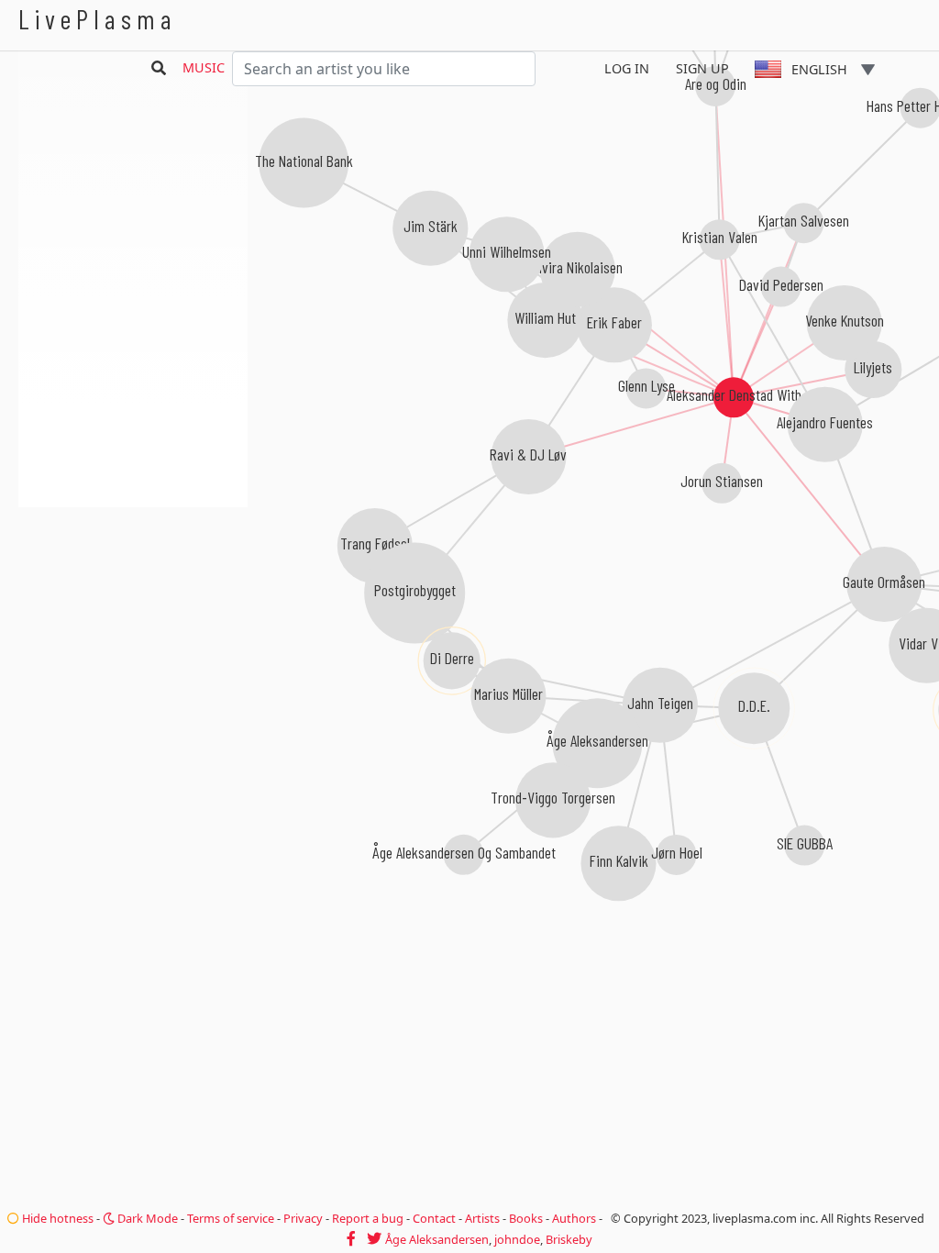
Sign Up (702, 68)
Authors (574, 1218)
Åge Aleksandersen (437, 1239)
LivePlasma (97, 19)
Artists (482, 1218)
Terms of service (230, 1218)
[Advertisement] (133, 605)
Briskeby (569, 1239)
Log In (626, 68)
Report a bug (367, 1218)
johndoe (517, 1239)
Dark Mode (146, 1218)
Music (203, 67)
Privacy (303, 1218)
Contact (434, 1218)
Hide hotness (56, 1218)
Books (526, 1218)
